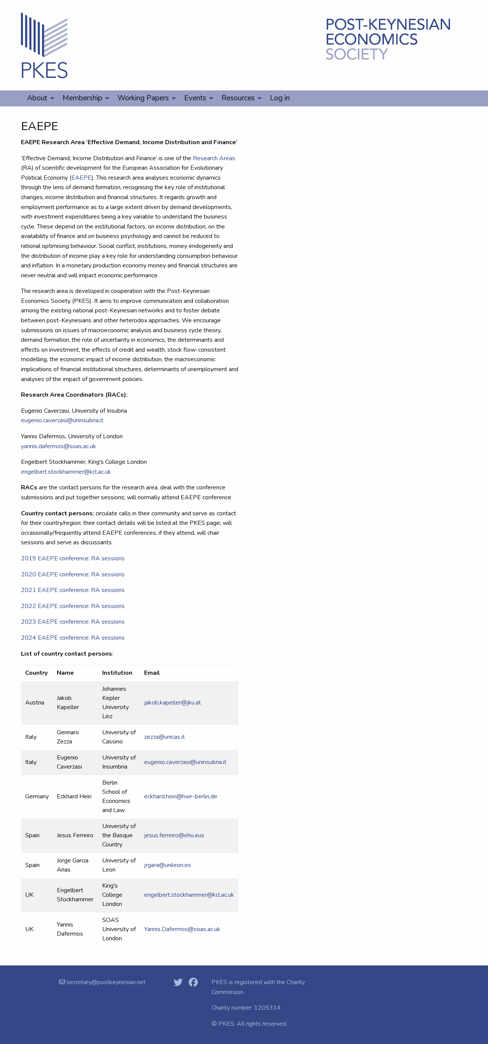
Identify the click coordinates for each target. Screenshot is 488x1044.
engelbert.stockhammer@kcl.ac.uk (66, 472)
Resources (238, 98)
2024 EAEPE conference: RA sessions (73, 638)
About (37, 98)
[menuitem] (38, 98)
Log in (280, 98)
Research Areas (214, 158)
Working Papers (143, 98)
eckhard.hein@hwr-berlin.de (180, 796)
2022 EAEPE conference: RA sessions (73, 606)
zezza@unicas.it (164, 737)
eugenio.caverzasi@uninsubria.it (62, 420)
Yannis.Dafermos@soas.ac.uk (182, 929)
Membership (82, 98)
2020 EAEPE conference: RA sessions (73, 574)
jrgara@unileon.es (167, 865)
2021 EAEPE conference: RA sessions (73, 590)
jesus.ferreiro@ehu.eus (174, 835)
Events (195, 98)
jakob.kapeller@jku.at (172, 702)
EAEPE (81, 178)
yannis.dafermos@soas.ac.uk (58, 446)
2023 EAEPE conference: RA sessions (73, 622)
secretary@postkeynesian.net (105, 982)
